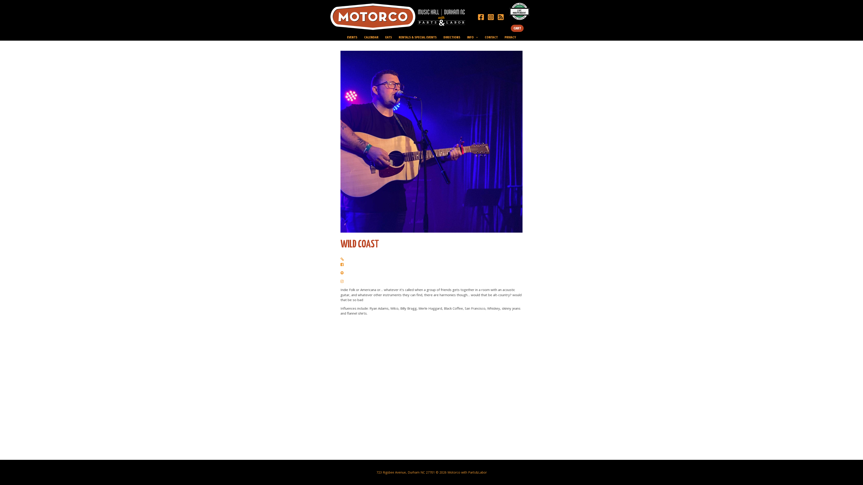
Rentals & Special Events (418, 37)
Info (470, 37)
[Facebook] (481, 17)
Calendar (371, 37)
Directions (451, 37)
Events (352, 37)
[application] (476, 37)
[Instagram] (490, 17)
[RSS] (500, 17)
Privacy (510, 37)
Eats (388, 37)
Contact (491, 37)
